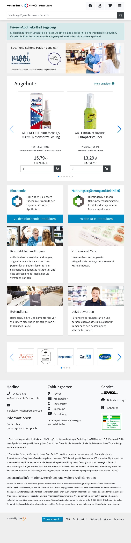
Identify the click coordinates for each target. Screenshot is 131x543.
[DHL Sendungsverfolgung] (112, 393)
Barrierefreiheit (80, 519)
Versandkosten (66, 439)
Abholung (112, 408)
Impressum (119, 519)
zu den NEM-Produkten (96, 218)
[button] (90, 6)
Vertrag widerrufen (52, 519)
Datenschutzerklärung (100, 519)
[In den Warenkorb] (57, 168)
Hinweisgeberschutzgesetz (22, 428)
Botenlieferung (115, 400)
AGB (68, 519)
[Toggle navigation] (119, 6)
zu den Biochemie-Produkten (35, 218)
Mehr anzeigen (103, 83)
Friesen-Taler (14, 424)
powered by (12, 518)
